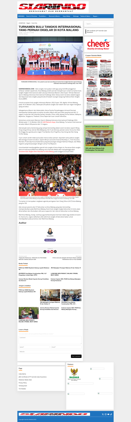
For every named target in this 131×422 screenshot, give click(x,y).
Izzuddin (50, 236)
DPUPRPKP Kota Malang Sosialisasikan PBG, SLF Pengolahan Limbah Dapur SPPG (33, 274)
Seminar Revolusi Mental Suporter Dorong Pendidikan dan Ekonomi (34, 279)
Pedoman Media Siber (25, 380)
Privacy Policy (23, 383)
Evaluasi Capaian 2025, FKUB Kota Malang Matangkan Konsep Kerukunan (66, 279)
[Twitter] (45, 251)
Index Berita (22, 374)
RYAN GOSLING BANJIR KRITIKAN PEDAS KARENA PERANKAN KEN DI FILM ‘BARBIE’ (67, 257)
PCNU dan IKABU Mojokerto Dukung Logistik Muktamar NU (34, 268)
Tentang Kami (23, 386)
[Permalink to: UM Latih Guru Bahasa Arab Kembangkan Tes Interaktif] (99, 138)
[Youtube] (51, 251)
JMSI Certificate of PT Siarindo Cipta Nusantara (97, 31)
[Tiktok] (55, 251)
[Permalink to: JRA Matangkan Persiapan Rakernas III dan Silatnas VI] (50, 295)
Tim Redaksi (22, 389)
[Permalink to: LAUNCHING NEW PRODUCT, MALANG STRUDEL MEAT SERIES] (29, 313)
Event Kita (21, 34)
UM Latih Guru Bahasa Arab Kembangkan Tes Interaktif (95, 149)
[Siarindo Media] (53, 7)
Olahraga (26, 34)
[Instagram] (48, 251)
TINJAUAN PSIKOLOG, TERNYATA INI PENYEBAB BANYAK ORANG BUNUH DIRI (32, 257)
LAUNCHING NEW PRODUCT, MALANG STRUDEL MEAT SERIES (64, 274)
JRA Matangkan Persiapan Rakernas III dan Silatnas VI (66, 268)
